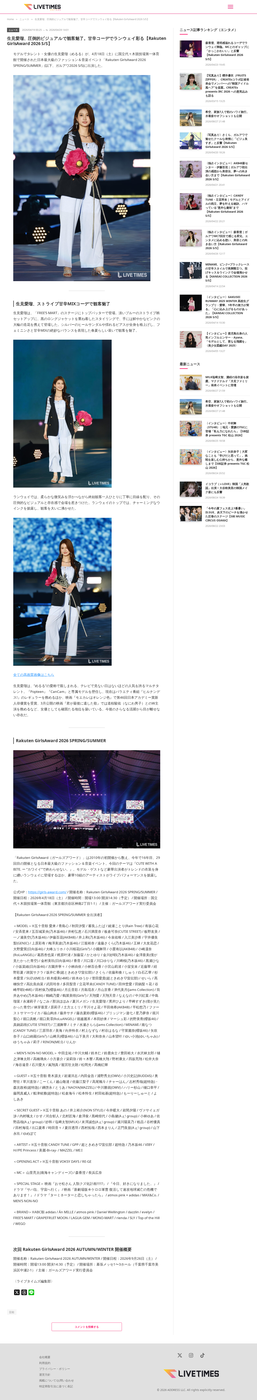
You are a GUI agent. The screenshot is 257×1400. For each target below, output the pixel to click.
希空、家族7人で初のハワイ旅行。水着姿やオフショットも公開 (227, 114)
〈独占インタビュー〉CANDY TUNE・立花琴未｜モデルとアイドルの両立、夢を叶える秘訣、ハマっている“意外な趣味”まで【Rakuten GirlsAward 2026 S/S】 (227, 206)
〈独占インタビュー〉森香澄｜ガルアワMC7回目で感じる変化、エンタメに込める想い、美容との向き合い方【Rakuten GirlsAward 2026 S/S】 (226, 240)
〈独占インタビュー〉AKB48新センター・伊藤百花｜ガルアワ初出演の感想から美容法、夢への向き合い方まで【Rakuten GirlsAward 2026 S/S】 (227, 171)
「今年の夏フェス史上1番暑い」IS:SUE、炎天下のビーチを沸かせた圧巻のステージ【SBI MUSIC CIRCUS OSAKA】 (226, 514)
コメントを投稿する (87, 1327)
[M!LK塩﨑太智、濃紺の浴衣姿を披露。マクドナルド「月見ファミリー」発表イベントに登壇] (191, 382)
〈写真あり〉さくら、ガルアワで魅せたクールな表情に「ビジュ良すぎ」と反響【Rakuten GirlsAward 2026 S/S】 (226, 141)
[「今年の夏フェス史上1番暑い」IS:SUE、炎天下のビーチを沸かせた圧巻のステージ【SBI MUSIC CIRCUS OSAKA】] (191, 513)
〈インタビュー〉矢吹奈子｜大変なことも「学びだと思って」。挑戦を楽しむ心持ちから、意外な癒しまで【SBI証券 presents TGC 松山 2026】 (227, 459)
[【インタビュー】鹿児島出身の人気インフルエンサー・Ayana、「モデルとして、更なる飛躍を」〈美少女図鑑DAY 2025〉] (191, 339)
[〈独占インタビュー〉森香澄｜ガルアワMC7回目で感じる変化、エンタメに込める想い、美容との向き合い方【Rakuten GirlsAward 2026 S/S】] (191, 238)
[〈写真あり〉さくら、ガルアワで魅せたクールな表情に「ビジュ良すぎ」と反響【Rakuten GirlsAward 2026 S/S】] (191, 140)
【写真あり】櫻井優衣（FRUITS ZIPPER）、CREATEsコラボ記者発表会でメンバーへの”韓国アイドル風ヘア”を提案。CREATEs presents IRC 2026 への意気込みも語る (227, 85)
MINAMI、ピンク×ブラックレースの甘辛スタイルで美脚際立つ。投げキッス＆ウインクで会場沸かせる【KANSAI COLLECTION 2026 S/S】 (227, 272)
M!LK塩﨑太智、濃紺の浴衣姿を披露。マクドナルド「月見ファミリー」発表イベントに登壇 (227, 381)
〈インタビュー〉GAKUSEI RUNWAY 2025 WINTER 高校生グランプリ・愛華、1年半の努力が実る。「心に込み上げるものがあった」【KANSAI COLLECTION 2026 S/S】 (227, 307)
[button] (230, 6)
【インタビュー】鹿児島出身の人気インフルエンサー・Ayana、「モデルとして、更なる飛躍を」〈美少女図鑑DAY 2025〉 (226, 339)
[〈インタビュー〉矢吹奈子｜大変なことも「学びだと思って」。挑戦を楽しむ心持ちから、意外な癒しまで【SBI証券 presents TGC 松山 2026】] (191, 456)
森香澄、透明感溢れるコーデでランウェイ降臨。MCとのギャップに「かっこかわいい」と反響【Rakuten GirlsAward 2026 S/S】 (227, 51)
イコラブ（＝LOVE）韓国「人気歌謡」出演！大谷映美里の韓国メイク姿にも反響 (227, 488)
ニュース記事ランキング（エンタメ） (209, 29)
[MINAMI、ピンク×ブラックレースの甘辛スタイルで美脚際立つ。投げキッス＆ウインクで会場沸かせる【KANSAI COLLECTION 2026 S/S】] (191, 270)
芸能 (11, 1312)
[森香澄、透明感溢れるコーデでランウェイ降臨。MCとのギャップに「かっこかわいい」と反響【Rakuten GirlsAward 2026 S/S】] (191, 48)
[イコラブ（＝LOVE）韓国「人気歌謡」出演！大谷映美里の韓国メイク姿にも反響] (191, 489)
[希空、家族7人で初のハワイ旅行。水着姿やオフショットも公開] (191, 117)
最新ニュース (190, 364)
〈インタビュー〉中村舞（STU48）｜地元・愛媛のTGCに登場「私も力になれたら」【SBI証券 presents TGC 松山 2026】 (227, 429)
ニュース (13, 29)
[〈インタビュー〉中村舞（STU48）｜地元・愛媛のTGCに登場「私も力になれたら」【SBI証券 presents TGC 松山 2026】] (191, 428)
